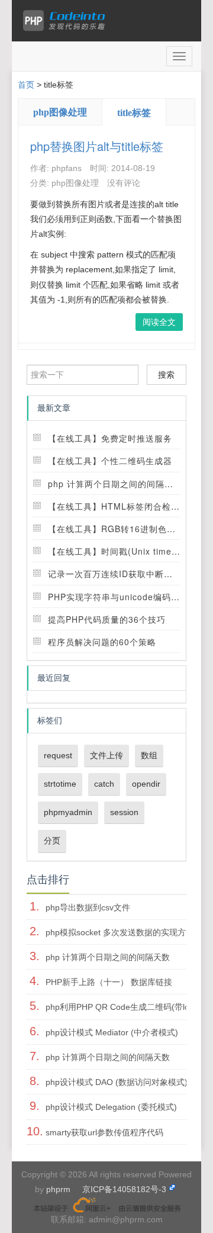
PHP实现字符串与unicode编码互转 (118, 597)
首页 (26, 84)
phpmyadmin (68, 812)
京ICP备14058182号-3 (124, 1189)
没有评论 (123, 183)
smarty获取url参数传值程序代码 (104, 1132)
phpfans (66, 168)
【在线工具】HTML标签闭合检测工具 (123, 506)
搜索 (166, 374)
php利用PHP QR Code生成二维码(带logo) (124, 1007)
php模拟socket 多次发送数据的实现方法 (120, 932)
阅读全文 (159, 322)
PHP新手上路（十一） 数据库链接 (109, 982)
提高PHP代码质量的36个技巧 (107, 619)
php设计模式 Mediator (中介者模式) (112, 1032)
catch (104, 783)
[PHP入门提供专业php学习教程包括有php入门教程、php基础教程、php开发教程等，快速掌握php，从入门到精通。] (67, 21)
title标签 (134, 113)
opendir (146, 783)
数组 (149, 755)
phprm (58, 1189)
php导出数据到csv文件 (88, 907)
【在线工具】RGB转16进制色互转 (116, 529)
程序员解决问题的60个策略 (102, 642)
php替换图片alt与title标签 (96, 145)
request (58, 755)
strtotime (60, 783)
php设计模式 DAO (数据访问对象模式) (117, 1082)
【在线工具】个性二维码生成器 (110, 460)
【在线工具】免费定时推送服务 (110, 438)
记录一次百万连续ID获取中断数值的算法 (128, 574)
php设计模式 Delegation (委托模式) (111, 1107)
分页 (52, 840)
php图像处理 (60, 112)
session (124, 812)
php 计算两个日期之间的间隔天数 (115, 484)
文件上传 (106, 755)
